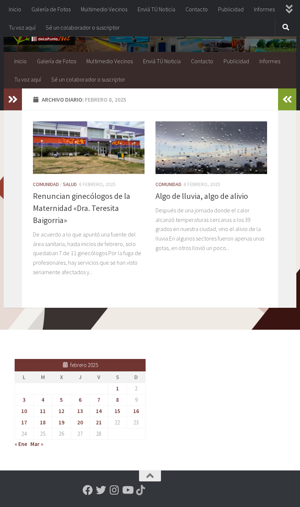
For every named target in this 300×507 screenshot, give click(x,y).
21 (99, 422)
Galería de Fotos (51, 9)
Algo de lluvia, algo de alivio (201, 196)
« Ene (21, 443)
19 (61, 422)
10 (24, 411)
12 (61, 411)
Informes (264, 9)
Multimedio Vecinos (104, 9)
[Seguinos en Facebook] (88, 490)
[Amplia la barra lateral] (13, 99)
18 (43, 422)
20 (80, 422)
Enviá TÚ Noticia (156, 9)
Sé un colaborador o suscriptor (83, 27)
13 (80, 411)
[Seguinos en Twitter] (101, 490)
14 (99, 411)
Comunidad (46, 184)
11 (43, 411)
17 (24, 422)
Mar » (36, 443)
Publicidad (231, 9)
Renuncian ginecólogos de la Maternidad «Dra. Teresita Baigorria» (81, 208)
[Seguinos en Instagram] (114, 490)
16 (136, 411)
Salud (70, 184)
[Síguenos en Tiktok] (140, 490)
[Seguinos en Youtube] (127, 490)
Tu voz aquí (22, 27)
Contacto (196, 9)
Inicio (15, 9)
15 (117, 411)
